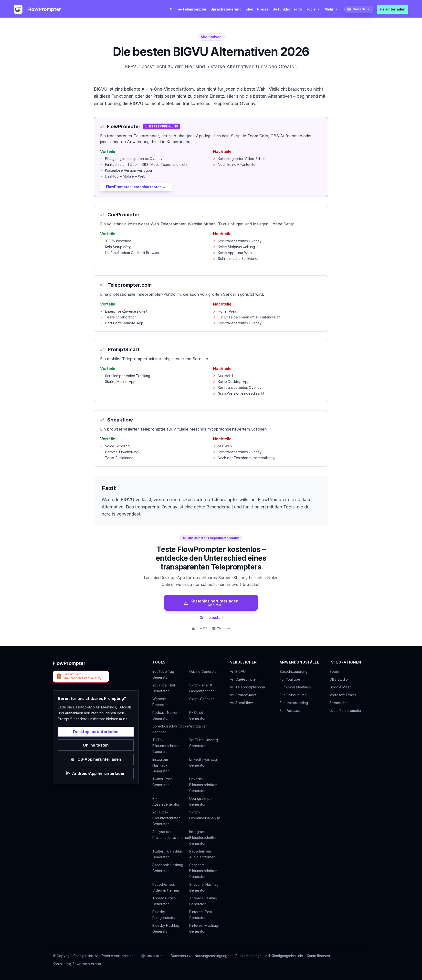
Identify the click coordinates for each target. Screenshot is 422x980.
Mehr (329, 9)
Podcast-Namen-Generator (166, 715)
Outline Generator (203, 671)
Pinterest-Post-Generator (201, 915)
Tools (311, 9)
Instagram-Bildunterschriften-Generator (204, 837)
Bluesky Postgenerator (164, 915)
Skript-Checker (201, 699)
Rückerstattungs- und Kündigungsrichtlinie (269, 956)
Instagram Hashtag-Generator (160, 765)
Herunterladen (392, 9)
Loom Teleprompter (345, 710)
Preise (263, 9)
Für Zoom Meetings (295, 687)
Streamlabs (338, 703)
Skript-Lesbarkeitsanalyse (204, 815)
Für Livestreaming (294, 703)
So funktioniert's (287, 9)
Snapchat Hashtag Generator (204, 887)
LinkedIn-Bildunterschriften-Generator (204, 785)
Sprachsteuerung (226, 9)
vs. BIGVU (238, 671)
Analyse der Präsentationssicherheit (167, 835)
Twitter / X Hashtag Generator (167, 854)
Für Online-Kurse (293, 695)
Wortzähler (198, 726)
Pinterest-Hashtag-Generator (204, 928)
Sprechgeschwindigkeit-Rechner (167, 729)
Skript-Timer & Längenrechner (201, 688)
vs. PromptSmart (243, 695)
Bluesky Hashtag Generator (165, 928)
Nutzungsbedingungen (213, 956)
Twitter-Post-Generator (162, 782)
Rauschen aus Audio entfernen (202, 854)
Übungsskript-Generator (200, 801)
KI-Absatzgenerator (165, 801)
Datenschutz (181, 956)
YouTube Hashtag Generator (203, 743)
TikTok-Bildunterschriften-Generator (167, 746)
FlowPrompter (69, 663)
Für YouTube (290, 679)
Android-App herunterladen (99, 773)
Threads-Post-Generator (164, 901)
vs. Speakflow (241, 703)
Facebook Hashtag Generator (167, 868)
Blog (249, 9)
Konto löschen (318, 956)
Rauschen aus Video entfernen (165, 887)
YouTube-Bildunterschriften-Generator (167, 818)
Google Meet (340, 687)
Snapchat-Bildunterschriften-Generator (204, 871)
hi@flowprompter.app (83, 964)
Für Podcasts (290, 710)
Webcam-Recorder (160, 702)
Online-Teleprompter (188, 9)
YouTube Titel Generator (163, 688)
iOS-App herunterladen (98, 759)
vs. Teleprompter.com (247, 687)
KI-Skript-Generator (197, 715)
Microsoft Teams (342, 695)
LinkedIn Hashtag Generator (203, 762)
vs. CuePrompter (243, 679)
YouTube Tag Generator (163, 674)
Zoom (334, 671)
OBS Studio (338, 679)
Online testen (211, 617)
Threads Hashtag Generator (203, 901)
